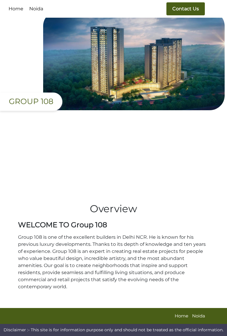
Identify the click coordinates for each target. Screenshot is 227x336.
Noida (36, 8)
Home (16, 8)
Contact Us (185, 8)
